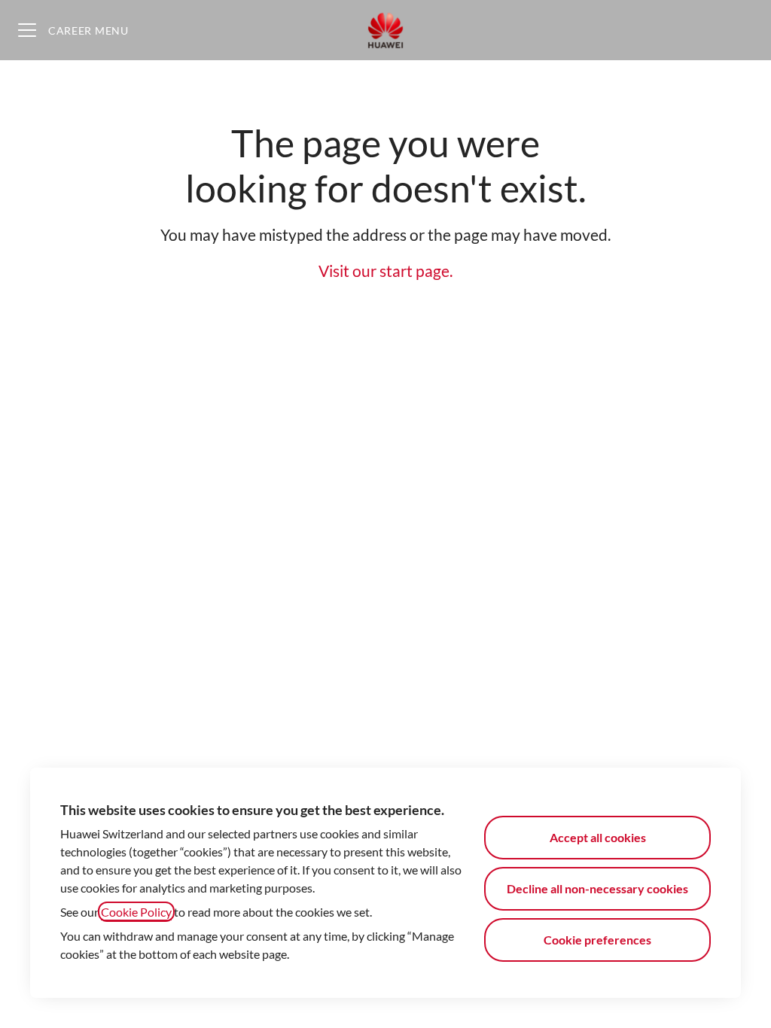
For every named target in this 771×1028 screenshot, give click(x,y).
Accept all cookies (598, 837)
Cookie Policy (136, 912)
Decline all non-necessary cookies (597, 888)
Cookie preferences (597, 939)
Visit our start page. (385, 270)
